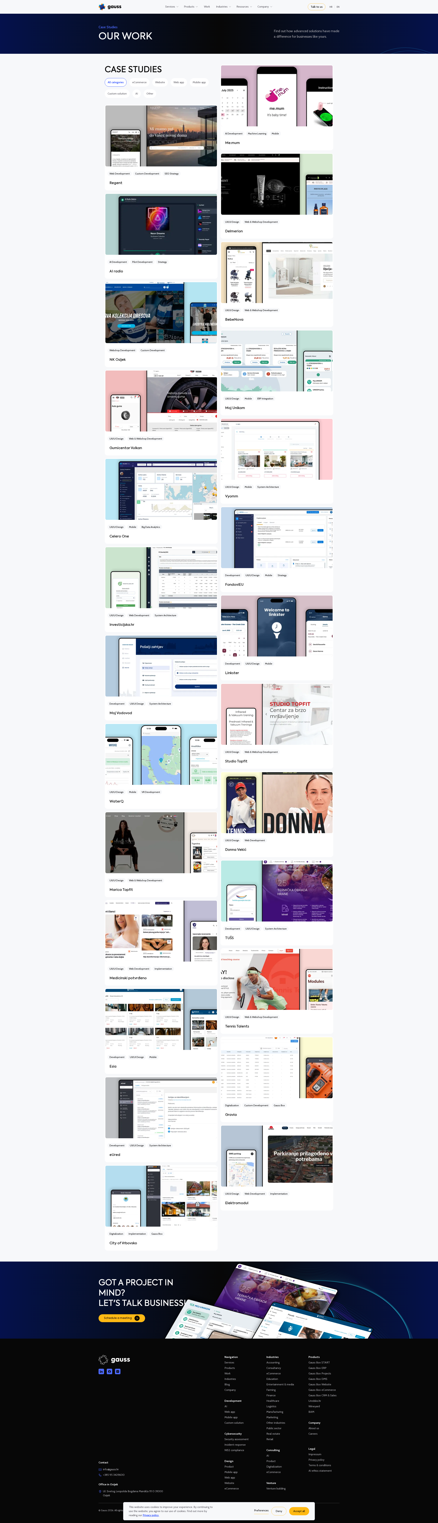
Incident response (235, 1444)
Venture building (276, 1488)
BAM (311, 1411)
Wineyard (314, 1406)
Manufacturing (274, 1411)
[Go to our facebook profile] (109, 1371)
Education (272, 1379)
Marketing (272, 1417)
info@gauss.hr (111, 1469)
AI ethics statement (320, 1470)
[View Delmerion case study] (276, 196)
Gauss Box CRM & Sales (322, 1395)
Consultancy (273, 1368)
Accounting (273, 1362)
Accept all (299, 1511)
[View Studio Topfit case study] (276, 726)
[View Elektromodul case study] (276, 1168)
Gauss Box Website (319, 1384)
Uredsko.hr (314, 1400)
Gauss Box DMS (317, 1379)
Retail (269, 1439)
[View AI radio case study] (161, 236)
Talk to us (317, 6)
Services (229, 1362)
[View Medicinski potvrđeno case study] (161, 943)
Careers (313, 1433)
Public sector (273, 1428)
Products (229, 1368)
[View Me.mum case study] (276, 107)
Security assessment (236, 1439)
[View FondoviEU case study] (276, 549)
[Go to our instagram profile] (117, 1371)
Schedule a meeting (118, 1318)
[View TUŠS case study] (276, 902)
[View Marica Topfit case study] (161, 854)
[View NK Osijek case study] (161, 324)
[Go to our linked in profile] (101, 1371)
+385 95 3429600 (114, 1474)
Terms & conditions (319, 1465)
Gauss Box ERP (317, 1368)
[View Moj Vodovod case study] (161, 677)
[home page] (110, 6)
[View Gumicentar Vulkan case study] (161, 412)
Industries (230, 1379)
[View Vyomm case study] (276, 461)
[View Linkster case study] (276, 637)
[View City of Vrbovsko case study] (161, 1208)
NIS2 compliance (234, 1450)
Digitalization (274, 1466)
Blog (227, 1384)
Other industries (275, 1422)
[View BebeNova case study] (276, 284)
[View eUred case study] (161, 1119)
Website (160, 82)
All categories (116, 82)
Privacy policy (316, 1459)
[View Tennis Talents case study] (276, 991)
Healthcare (272, 1400)
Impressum (314, 1454)
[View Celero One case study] (161, 501)
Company (230, 1390)
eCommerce (139, 82)
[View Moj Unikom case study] (276, 372)
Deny (279, 1511)
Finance (271, 1395)
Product (229, 1466)
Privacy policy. (151, 1515)
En (338, 6)
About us (313, 1428)
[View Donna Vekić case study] (276, 814)
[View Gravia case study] (276, 1079)
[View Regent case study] (161, 147)
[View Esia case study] (161, 1031)
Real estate (273, 1433)
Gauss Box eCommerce (322, 1390)
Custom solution (117, 93)
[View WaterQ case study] (161, 766)
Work (227, 1373)
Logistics (271, 1406)
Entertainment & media (280, 1384)
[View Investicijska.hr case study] (161, 589)
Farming (271, 1390)
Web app (178, 82)
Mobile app (199, 82)
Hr (331, 6)
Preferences (261, 1510)
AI (136, 93)
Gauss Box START (319, 1362)
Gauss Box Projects (319, 1373)
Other (149, 93)
